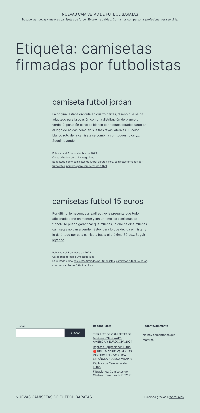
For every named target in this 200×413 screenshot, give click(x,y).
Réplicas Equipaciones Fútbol (112, 347)
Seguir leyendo (63, 141)
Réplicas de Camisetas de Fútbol (110, 365)
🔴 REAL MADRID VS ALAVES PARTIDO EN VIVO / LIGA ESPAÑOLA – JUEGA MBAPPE (112, 355)
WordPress (176, 397)
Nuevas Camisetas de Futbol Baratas (100, 14)
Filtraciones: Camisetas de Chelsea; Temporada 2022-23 (112, 373)
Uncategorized (85, 157)
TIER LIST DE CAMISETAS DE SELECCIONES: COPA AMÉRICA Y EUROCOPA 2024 (112, 338)
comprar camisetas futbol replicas (72, 265)
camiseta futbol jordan (92, 101)
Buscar (20, 326)
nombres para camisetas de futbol (86, 166)
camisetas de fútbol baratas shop (93, 161)
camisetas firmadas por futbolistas (94, 260)
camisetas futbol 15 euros (97, 201)
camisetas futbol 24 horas (131, 260)
